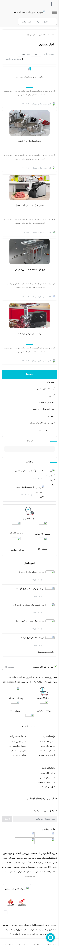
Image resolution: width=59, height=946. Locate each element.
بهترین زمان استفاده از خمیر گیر (30, 572)
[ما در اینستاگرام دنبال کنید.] (46, 805)
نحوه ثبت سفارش (18, 751)
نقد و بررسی (44, 430)
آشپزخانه (51, 382)
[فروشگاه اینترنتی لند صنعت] (29, 12)
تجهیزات (51, 416)
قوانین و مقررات (19, 755)
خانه (52, 35)
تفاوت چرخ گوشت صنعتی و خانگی (29, 471)
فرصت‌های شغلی (47, 746)
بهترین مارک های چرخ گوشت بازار (29, 621)
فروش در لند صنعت (46, 751)
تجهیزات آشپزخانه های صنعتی (42, 423)
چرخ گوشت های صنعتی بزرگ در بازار (28, 605)
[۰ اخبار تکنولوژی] (29, 69)
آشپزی (52, 395)
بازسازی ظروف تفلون (24, 487)
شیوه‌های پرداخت (18, 742)
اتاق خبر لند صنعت (47, 402)
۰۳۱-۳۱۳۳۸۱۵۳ (39, 682)
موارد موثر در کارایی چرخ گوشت (30, 588)
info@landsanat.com (11, 682)
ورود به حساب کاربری (12, 22)
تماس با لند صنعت (47, 742)
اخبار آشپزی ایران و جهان (44, 409)
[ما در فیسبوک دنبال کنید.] (52, 805)
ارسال (7, 819)
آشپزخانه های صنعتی (46, 389)
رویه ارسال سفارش (17, 746)
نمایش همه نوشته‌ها (46, 652)
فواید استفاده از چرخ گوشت (32, 637)
